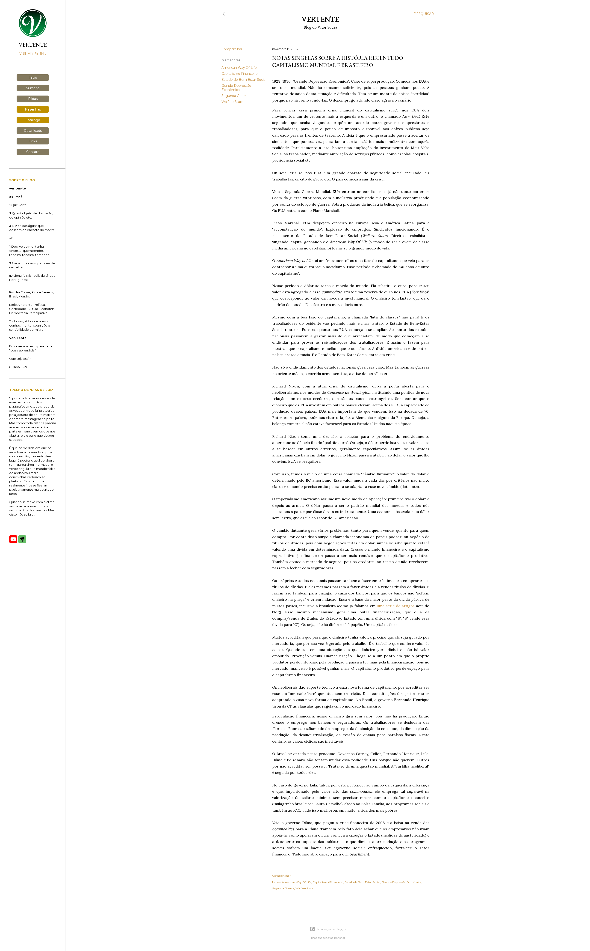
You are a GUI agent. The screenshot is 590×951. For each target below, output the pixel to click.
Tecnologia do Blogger (331, 929)
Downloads (33, 131)
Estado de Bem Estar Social (243, 80)
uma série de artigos (396, 605)
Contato (32, 152)
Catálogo (33, 120)
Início (33, 77)
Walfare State (232, 102)
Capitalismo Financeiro (239, 74)
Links (33, 141)
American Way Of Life (239, 68)
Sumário (32, 88)
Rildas (33, 99)
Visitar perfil (32, 53)
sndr (342, 937)
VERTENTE (33, 44)
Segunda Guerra (234, 96)
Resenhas (33, 109)
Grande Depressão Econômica (236, 88)
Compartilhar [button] (231, 49)
